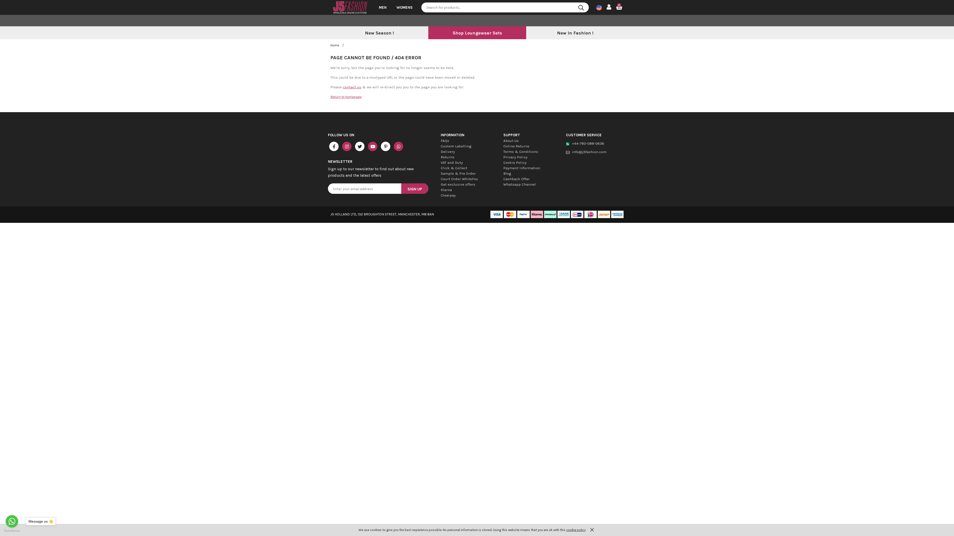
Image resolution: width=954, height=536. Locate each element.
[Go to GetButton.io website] (12, 531)
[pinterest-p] (385, 146)
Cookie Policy (514, 162)
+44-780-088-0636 (588, 143)
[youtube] (372, 146)
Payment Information (521, 168)
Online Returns (516, 146)
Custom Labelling (456, 146)
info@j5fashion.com (589, 152)
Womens (405, 7)
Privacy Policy (515, 157)
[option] (379, 33)
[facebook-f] (334, 146)
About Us (511, 140)
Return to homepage (345, 97)
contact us (352, 87)
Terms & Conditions (520, 151)
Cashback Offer (516, 179)
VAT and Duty (452, 162)
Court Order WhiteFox (459, 179)
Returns (447, 157)
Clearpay (448, 195)
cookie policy (576, 530)
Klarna (446, 190)
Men (383, 7)
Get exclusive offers (458, 184)
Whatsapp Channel (519, 184)
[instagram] (347, 146)
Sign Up (414, 189)
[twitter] (359, 146)
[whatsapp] (398, 146)
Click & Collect (454, 168)
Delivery (448, 151)
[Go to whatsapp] (12, 521)
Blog (507, 173)
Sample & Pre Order (458, 173)
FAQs (445, 140)
